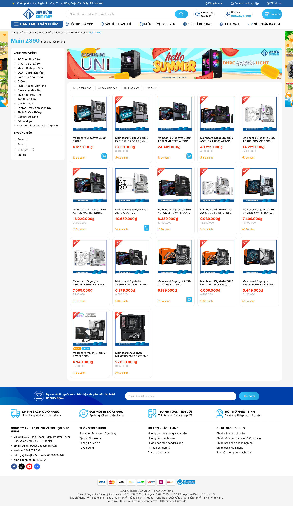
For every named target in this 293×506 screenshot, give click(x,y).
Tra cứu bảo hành (158, 452)
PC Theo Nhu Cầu (29, 59)
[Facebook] (14, 466)
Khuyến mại (215, 3)
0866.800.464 (55, 455)
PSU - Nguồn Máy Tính (32, 85)
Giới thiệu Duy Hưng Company (97, 433)
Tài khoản (276, 3)
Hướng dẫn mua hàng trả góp (165, 443)
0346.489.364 (38, 460)
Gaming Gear (26, 103)
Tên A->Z (151, 87)
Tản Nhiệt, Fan (27, 99)
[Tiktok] (21, 466)
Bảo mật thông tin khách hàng (234, 452)
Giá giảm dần (109, 87)
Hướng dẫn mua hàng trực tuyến (167, 433)
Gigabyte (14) (26, 149)
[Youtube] (29, 466)
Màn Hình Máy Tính (30, 94)
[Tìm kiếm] (181, 14)
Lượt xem (133, 87)
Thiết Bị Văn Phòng (30, 112)
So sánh (80, 157)
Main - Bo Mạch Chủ (30, 68)
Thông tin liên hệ (89, 443)
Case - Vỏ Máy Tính (30, 90)
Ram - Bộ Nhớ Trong (30, 77)
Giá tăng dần (84, 87)
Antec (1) (23, 139)
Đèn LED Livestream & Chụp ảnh (38, 125)
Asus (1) (22, 144)
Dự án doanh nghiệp (246, 3)
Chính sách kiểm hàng (229, 447)
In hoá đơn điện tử (159, 447)
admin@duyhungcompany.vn (39, 445)
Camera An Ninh (28, 116)
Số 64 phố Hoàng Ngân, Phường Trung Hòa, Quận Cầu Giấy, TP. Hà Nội (59, 3)
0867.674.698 (241, 15)
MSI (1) (22, 154)
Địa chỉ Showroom (90, 438)
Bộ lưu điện (25, 121)
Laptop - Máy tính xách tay (34, 108)
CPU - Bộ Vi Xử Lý (29, 63)
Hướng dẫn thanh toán (161, 438)
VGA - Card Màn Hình (31, 72)
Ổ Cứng (22, 81)
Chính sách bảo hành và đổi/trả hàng (238, 438)
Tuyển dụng (86, 447)
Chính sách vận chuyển (230, 433)
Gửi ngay (249, 396)
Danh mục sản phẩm (39, 24)
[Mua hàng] (104, 156)
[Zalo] (37, 466)
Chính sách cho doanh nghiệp (234, 443)
